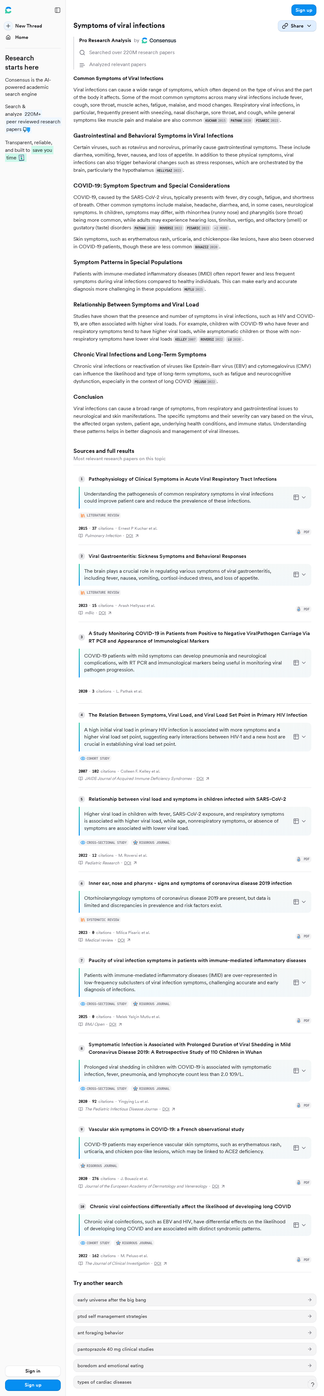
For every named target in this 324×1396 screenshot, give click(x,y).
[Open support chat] (313, 1385)
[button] (303, 10)
